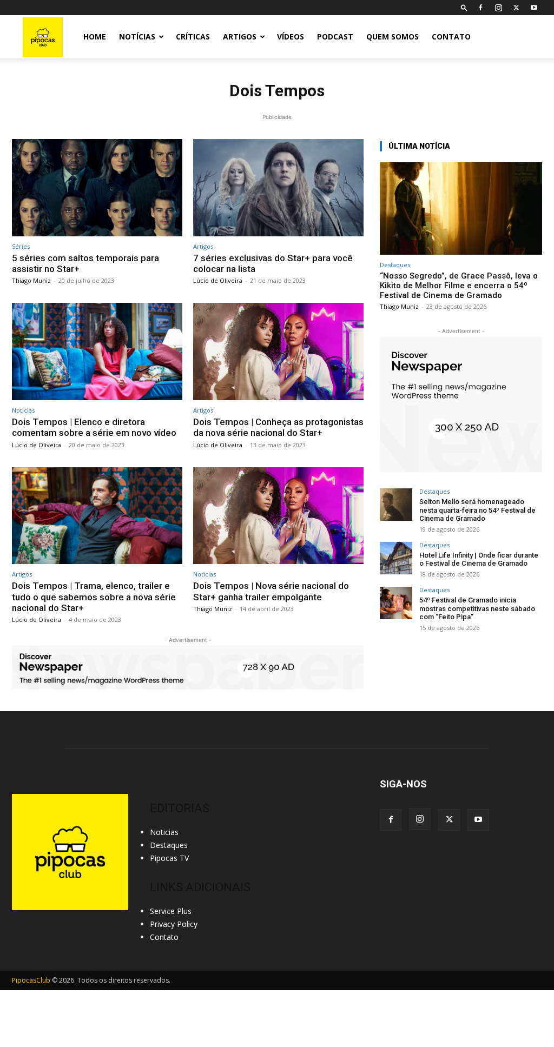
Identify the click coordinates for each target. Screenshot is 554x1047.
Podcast (335, 36)
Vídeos (290, 36)
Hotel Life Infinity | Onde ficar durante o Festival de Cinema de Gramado (478, 559)
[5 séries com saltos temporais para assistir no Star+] (97, 187)
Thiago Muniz (31, 280)
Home (94, 36)
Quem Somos (392, 36)
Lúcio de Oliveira (217, 280)
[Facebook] (480, 7)
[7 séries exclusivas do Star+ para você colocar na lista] (278, 187)
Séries (21, 246)
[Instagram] (498, 7)
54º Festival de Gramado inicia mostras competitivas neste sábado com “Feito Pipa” (477, 608)
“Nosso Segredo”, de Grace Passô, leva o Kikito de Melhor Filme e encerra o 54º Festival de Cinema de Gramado (459, 285)
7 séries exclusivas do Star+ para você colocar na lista (273, 263)
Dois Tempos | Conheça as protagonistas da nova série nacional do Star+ (278, 427)
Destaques (395, 265)
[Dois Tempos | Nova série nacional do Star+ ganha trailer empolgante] (278, 516)
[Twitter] (516, 7)
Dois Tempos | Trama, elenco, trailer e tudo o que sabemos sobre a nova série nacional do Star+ (94, 596)
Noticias (23, 410)
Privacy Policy (173, 924)
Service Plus (171, 911)
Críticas (193, 36)
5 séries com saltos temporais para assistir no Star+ (85, 263)
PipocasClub (31, 980)
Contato (451, 36)
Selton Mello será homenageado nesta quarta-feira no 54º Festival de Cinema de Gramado (477, 510)
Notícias (137, 36)
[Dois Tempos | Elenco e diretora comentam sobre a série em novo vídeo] (97, 351)
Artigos (239, 36)
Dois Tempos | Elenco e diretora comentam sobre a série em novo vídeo (94, 427)
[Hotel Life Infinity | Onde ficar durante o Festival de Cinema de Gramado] (396, 558)
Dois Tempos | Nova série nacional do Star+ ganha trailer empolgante (271, 591)
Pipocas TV (169, 858)
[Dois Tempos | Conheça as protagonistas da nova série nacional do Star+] (278, 351)
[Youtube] (534, 7)
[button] (464, 7)
